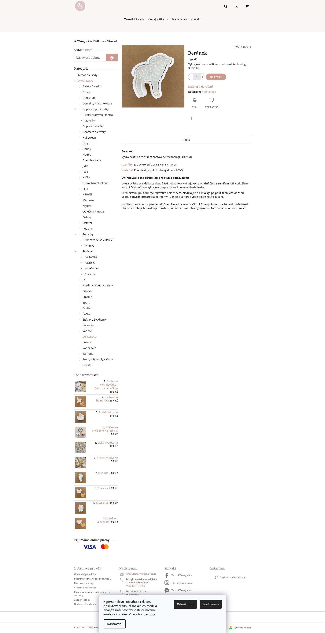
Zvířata (86, 365)
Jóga (85, 171)
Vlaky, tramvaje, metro (98, 115)
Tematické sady (87, 75)
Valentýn (88, 325)
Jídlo (85, 166)
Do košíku (216, 77)
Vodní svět (89, 348)
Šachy (86, 314)
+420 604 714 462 (135, 585)
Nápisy (86, 206)
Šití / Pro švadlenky (94, 319)
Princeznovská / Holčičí (98, 240)
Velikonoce (89, 336)
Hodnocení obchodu (85, 604)
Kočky (86, 177)
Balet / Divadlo (91, 86)
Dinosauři (88, 98)
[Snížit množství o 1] (190, 77)
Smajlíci (87, 297)
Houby (86, 149)
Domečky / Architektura (97, 103)
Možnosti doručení (200, 86)
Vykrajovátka (86, 80)
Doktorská (90, 257)
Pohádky (87, 234)
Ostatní (87, 223)
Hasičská (89, 262)
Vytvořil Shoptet (242, 627)
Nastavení (114, 624)
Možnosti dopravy (83, 583)
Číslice (86, 92)
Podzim (87, 228)
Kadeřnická (91, 268)
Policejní (89, 274)
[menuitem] (134, 19)
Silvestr (87, 291)
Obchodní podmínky (85, 574)
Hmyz (86, 143)
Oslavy (86, 217)
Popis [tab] (186, 140)
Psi (84, 280)
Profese (87, 251)
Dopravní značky (93, 126)
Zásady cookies (82, 599)
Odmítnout (185, 604)
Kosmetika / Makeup (95, 183)
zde (152, 614)
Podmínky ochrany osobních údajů (93, 578)
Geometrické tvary (94, 132)
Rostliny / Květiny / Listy (97, 285)
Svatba (86, 308)
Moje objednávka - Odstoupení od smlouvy (92, 593)
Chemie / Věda (91, 160)
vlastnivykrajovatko (181, 582)
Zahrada (87, 353)
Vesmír (86, 342)
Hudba (86, 154)
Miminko (88, 200)
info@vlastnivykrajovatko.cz (141, 573)
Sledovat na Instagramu (233, 577)
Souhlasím (211, 604)
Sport (86, 302)
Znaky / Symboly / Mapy (97, 359)
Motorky (89, 120)
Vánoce (87, 331)
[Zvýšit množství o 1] (203, 77)
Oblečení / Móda (93, 211)
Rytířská (89, 245)
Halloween (89, 137)
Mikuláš (87, 194)
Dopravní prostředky (95, 109)
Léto (85, 189)
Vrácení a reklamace (85, 587)
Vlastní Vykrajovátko (182, 575)
